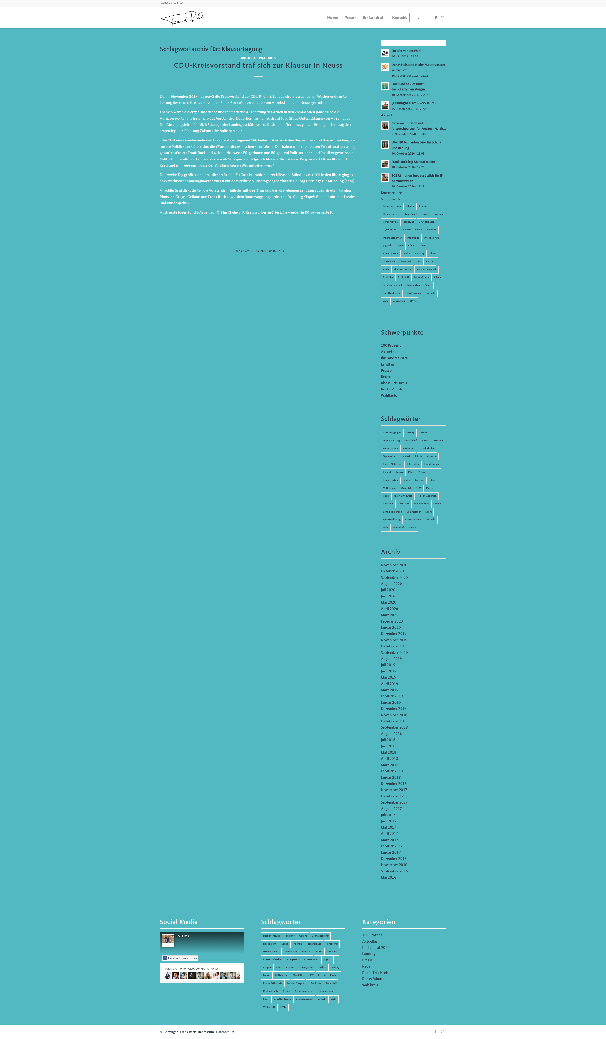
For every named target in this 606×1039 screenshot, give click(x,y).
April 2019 (389, 684)
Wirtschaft (399, 301)
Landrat (406, 253)
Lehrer (432, 253)
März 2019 (389, 690)
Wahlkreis (267, 58)
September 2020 (394, 578)
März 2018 (389, 765)
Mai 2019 (388, 678)
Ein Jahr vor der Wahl (406, 51)
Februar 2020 (392, 621)
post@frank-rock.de (171, 3)
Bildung (410, 206)
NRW (419, 261)
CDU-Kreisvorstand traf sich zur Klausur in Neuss (258, 65)
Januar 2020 (391, 628)
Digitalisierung (391, 214)
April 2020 (389, 609)
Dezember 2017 (394, 784)
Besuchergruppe (392, 206)
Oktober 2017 (392, 796)
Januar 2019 (391, 703)
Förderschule (390, 222)
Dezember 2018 (394, 709)
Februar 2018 (392, 771)
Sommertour (414, 285)
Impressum (206, 1032)
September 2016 (394, 871)
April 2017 (389, 834)
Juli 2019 (388, 665)
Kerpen (399, 245)
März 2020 (389, 615)
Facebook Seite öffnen (182, 958)
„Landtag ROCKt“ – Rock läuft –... (415, 103)
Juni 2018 (389, 746)
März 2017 (389, 840)
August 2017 (391, 809)
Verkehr (431, 293)
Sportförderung (392, 293)
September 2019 (394, 653)
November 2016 (394, 865)
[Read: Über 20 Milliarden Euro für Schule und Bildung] (385, 144)
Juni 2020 (389, 596)
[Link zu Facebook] (435, 17)
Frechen (438, 214)
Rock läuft (403, 277)
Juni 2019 (389, 671)
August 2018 (391, 734)
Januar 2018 (391, 778)
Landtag (419, 253)
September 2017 (394, 803)
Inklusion (431, 230)
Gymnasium (389, 230)
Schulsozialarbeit (392, 285)
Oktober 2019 (392, 646)
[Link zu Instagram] (442, 17)
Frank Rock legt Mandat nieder (413, 162)
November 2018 (394, 715)
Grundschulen (427, 222)
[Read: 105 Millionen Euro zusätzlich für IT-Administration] (385, 177)
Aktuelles (249, 58)
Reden (386, 377)
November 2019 (394, 640)
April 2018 (389, 759)
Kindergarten (390, 253)
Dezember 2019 (394, 634)
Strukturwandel (413, 293)
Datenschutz (225, 1032)
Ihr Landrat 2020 (394, 358)
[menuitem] (332, 17)
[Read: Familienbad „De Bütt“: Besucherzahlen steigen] (385, 86)
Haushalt (406, 230)
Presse (386, 371)
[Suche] (417, 17)
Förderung (408, 222)
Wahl (385, 301)
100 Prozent (391, 346)
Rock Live (388, 277)
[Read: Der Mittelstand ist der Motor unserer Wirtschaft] (385, 67)
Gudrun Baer (273, 251)
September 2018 (394, 728)
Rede (386, 269)
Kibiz (411, 245)
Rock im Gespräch (427, 269)
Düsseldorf (410, 214)
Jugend (387, 245)
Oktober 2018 (392, 721)
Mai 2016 (388, 878)
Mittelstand (389, 261)
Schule (437, 277)
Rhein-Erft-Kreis (402, 269)
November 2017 (394, 790)
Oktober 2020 (392, 571)
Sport (428, 285)
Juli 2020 (388, 590)
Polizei (430, 261)
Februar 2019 (392, 696)
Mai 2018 (388, 753)
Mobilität (406, 261)
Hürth (418, 230)
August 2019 (391, 659)
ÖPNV (412, 301)
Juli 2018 (388, 740)
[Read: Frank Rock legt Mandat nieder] (385, 164)
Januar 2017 (391, 853)
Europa (425, 214)
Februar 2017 (392, 846)
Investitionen (431, 238)
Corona (423, 206)
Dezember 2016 (394, 859)
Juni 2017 (389, 821)
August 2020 (391, 584)
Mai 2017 (388, 828)
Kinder (422, 245)
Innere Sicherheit (392, 238)
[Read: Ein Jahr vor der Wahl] (385, 53)
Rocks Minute (421, 277)
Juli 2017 (388, 815)
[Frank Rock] (183, 17)
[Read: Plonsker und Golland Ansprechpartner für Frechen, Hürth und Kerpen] (385, 125)
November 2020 (394, 565)
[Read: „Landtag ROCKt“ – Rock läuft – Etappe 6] (385, 105)
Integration (413, 238)
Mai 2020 (388, 603)
